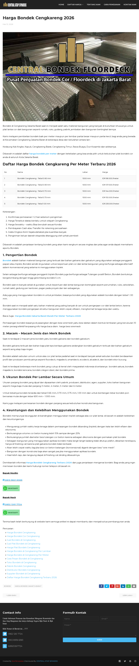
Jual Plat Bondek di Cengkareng (23, 543)
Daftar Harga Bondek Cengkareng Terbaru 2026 (32, 577)
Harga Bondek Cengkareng (21, 532)
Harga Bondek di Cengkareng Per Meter (28, 555)
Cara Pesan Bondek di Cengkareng (25, 558)
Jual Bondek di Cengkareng (21, 540)
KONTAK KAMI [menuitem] (130, 5)
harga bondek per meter (43, 153)
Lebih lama (127, 595)
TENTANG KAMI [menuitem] (93, 5)
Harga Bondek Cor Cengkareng (23, 536)
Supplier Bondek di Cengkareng (23, 573)
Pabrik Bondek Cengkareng (21, 566)
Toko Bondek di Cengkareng (21, 562)
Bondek (7, 260)
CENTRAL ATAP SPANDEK (47, 661)
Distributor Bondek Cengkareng (23, 570)
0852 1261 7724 (13, 504)
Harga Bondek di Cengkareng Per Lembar (29, 551)
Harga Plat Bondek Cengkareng (23, 547)
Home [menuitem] (61, 5)
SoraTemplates (17, 661)
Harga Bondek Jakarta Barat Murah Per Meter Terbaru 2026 (48, 316)
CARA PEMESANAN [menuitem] (112, 5)
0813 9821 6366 (13, 480)
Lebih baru (11, 595)
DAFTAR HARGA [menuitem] (74, 5)
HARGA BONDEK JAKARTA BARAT (28, 586)
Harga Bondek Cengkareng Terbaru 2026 (49, 462)
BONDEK (7, 586)
